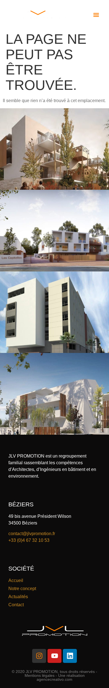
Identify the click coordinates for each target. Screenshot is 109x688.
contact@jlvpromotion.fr (31, 533)
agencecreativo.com (54, 679)
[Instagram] (39, 656)
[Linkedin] (70, 656)
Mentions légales (39, 675)
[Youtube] (54, 656)
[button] (96, 14)
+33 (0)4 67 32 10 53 (28, 540)
